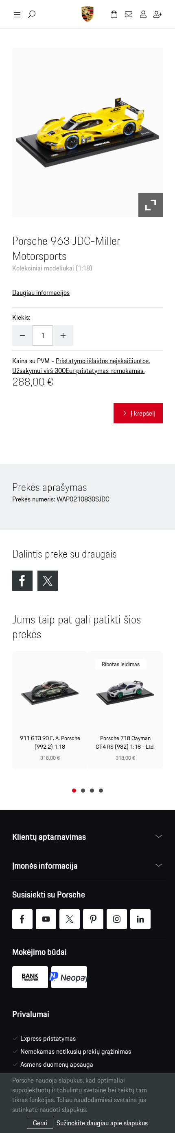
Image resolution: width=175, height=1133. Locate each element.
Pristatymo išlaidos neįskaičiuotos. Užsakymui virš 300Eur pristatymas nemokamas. (81, 365)
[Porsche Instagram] (117, 919)
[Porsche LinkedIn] (140, 919)
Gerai (40, 1123)
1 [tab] (74, 791)
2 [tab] (83, 791)
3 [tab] (92, 791)
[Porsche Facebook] (22, 919)
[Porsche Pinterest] (93, 919)
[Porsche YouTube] (46, 919)
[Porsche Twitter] (69, 919)
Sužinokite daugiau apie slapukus (102, 1123)
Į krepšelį (143, 413)
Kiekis (20, 317)
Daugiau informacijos (41, 292)
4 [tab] (101, 791)
